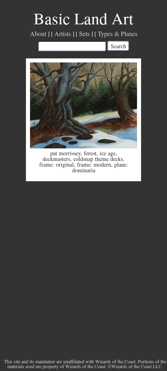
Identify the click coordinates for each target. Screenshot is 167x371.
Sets (84, 33)
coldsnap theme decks (98, 159)
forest (90, 153)
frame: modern (94, 164)
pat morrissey (65, 153)
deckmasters (56, 159)
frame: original (56, 164)
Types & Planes (117, 33)
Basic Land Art (83, 18)
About (38, 33)
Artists (62, 33)
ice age (108, 153)
